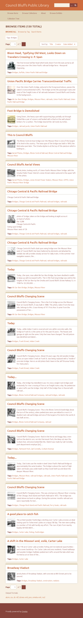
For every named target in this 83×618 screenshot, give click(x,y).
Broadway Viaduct (18, 567)
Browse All (11, 32)
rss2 (43, 597)
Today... (12, 377)
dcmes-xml (23, 597)
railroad (48, 422)
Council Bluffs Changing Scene (25, 296)
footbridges (39, 532)
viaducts (56, 581)
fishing (31, 532)
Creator (58, 44)
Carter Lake (23, 532)
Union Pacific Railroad (61, 99)
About (43, 13)
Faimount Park (24, 449)
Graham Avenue (48, 449)
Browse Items (12, 13)
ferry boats (54, 505)
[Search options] (71, 5)
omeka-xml (37, 597)
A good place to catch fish (22, 514)
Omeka (24, 611)
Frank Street (24, 341)
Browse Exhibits (56, 13)
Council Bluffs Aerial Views (23, 164)
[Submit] (75, 5)
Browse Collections (29, 13)
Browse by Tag (24, 32)
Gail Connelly (36, 449)
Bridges (15, 72)
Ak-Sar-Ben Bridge (19, 99)
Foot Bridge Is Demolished (23, 110)
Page (8, 44)
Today (11, 269)
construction (47, 581)
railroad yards (24, 126)
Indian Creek (34, 341)
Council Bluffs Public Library (27, 5)
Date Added (68, 44)
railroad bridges (53, 202)
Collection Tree (13, 19)
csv (11, 597)
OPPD (66, 180)
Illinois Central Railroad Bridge (60, 153)
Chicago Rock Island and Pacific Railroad (34, 505)
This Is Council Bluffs (20, 135)
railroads (49, 99)
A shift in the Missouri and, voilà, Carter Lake (34, 541)
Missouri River (39, 99)
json (30, 597)
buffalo (22, 72)
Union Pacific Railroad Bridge (36, 72)
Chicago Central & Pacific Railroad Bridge (32, 191)
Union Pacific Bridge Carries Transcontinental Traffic (39, 81)
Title (51, 44)
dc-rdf (16, 597)
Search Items (36, 32)
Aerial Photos (17, 153)
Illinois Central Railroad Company (31, 395)
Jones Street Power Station (40, 180)
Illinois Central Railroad (39, 153)
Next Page (24, 44)
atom (8, 597)
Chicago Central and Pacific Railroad (32, 202)
